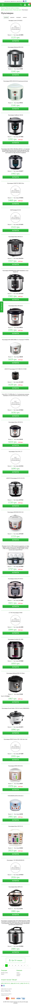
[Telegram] (26, 1)
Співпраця (18, 974)
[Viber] (23, 1)
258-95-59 (7, 1)
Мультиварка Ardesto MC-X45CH (15, 578)
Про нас (18, 972)
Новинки (25, 17)
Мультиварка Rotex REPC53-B (15, 887)
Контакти (18, 975)
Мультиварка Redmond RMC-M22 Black (15, 673)
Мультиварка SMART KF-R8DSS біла (15, 183)
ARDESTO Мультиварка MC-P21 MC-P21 (15, 478)
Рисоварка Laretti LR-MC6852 (15, 20)
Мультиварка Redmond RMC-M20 (15, 47)
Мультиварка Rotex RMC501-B (15, 236)
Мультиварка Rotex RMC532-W (15, 826)
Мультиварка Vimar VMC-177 (15, 451)
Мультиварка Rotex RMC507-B (16, 422)
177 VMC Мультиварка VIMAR (15, 612)
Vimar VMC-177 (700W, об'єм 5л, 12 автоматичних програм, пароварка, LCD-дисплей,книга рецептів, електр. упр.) (15, 395)
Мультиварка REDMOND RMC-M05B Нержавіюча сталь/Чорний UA (15, 271)
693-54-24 (13, 1)
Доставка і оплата (4, 972)
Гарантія (2, 974)
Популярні (18, 17)
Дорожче (12, 17)
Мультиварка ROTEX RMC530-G (15, 766)
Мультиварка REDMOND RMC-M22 (15, 512)
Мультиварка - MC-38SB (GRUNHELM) (15, 860)
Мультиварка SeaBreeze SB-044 (15, 115)
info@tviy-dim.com (5, 995)
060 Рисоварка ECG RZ (15, 210)
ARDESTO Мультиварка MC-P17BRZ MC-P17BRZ (16, 369)
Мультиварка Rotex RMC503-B (15, 305)
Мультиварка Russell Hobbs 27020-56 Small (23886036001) (15, 708)
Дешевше (6, 17)
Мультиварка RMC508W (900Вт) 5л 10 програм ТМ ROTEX (15, 339)
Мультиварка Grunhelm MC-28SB (15, 639)
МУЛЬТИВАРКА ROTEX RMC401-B (15, 795)
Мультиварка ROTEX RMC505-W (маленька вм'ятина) (15, 81)
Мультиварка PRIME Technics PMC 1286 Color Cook (15, 739)
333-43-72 (19, 1)
